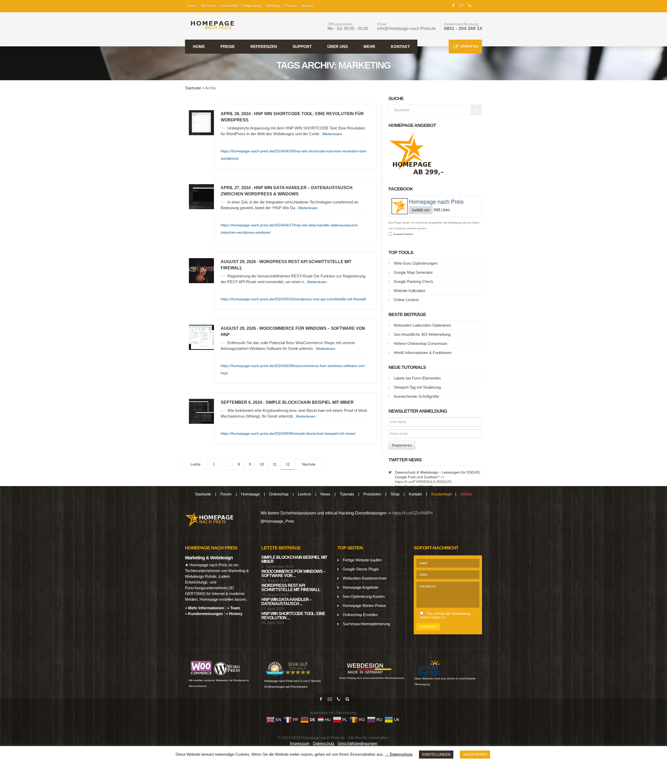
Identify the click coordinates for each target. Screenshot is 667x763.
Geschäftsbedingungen (357, 743)
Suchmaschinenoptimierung (366, 624)
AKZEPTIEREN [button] (475, 754)
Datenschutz (324, 743)
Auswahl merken (402, 234)
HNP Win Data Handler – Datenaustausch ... (286, 601)
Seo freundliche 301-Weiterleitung (422, 334)
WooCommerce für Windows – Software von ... (293, 573)
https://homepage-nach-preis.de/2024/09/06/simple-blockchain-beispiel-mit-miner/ (288, 433)
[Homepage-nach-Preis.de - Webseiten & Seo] (209, 519)
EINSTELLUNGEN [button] (436, 754)
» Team (233, 608)
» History (234, 613)
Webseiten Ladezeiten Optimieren (422, 325)
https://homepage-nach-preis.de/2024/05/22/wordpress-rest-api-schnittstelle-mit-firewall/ (293, 299)
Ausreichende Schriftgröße (416, 396)
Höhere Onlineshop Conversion (420, 343)
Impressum (300, 743)
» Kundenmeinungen (204, 613)
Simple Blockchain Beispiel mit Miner (294, 559)
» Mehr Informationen (204, 608)
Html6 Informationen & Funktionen (423, 352)
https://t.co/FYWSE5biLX (415, 482)
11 (275, 464)
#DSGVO (444, 482)
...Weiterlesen (330, 134)
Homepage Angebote (360, 587)
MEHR (369, 46)
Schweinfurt (229, 6)
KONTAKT (400, 46)
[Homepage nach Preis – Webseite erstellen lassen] (211, 25)
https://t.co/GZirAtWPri (412, 513)
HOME (199, 46)
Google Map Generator (413, 272)
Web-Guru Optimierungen (415, 263)
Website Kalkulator (409, 290)
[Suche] (347, 699)
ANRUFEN (469, 46)
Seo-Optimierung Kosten (364, 596)
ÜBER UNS (337, 46)
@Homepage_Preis (277, 521)
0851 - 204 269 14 (463, 28)
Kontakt (308, 6)
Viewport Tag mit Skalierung (417, 387)
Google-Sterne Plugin (361, 569)
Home (191, 6)
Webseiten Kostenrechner (365, 578)
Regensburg (253, 6)
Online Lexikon (406, 299)
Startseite (193, 88)
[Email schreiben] (329, 699)
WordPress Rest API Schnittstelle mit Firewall (290, 587)
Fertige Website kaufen (362, 560)
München (208, 6)
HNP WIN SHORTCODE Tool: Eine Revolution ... (293, 615)
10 (262, 464)
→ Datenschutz (399, 754)
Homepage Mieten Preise (364, 605)
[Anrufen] (338, 699)
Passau (291, 6)
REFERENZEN (263, 46)
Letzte (195, 464)
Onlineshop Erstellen (360, 614)
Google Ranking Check (413, 281)
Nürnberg (273, 6)
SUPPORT (302, 46)
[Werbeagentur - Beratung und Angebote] (453, 5)
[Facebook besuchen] (320, 699)
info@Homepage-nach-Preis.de (406, 28)
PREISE (227, 46)
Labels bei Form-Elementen (417, 378)
